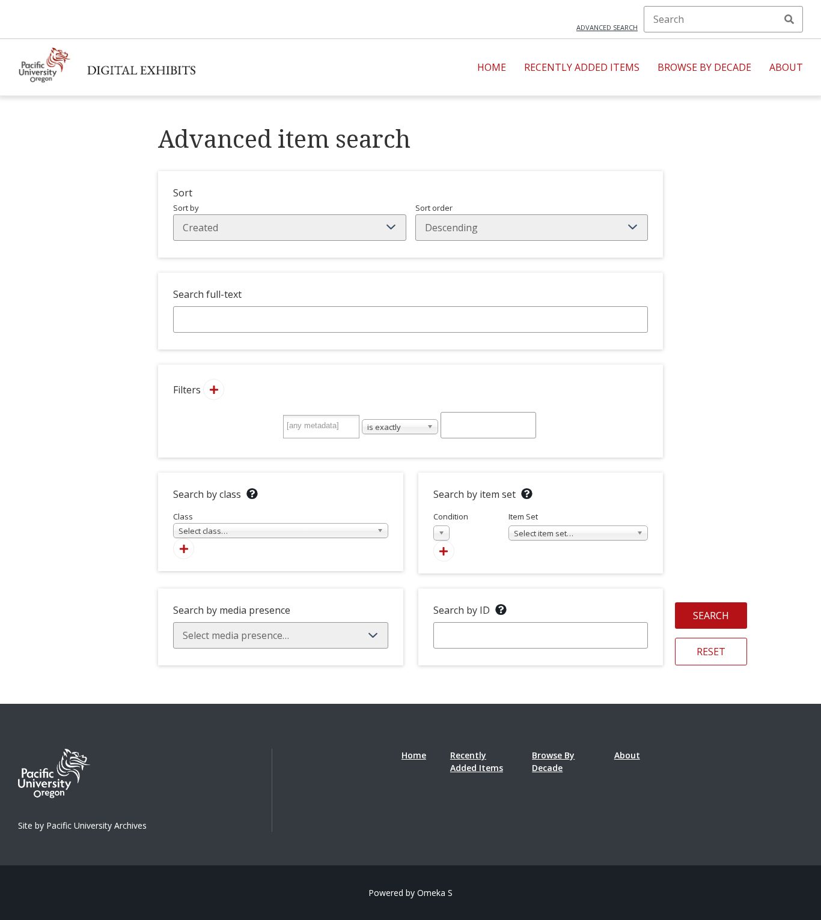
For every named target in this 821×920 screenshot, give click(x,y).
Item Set (540, 525)
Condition (450, 525)
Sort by (186, 207)
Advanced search (607, 27)
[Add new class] (183, 548)
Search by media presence (231, 610)
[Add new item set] (443, 550)
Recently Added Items (581, 67)
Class (200, 523)
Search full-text (207, 294)
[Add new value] (213, 389)
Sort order (434, 207)
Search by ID (461, 610)
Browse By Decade (704, 67)
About (786, 67)
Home (491, 67)
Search (789, 19)
